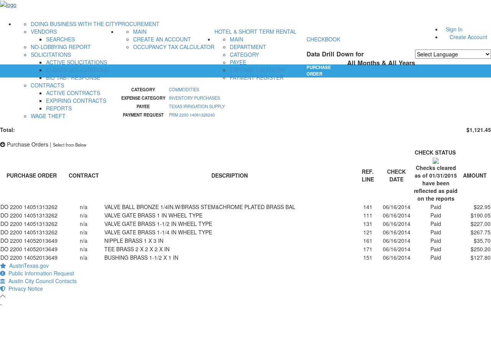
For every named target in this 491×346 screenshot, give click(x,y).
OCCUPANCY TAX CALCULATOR (173, 47)
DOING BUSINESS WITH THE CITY (74, 24)
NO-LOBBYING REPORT (61, 47)
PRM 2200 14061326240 (192, 115)
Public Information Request (39, 273)
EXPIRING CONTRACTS (76, 100)
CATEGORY (244, 54)
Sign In (454, 29)
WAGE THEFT (48, 116)
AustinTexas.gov (27, 265)
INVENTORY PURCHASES (194, 98)
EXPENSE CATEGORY (257, 70)
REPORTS (59, 108)
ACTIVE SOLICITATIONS (76, 62)
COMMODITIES (184, 89)
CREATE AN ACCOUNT (162, 39)
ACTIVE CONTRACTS (73, 93)
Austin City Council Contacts (41, 281)
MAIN (140, 31)
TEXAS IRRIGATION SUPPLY (197, 106)
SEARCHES (60, 39)
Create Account (468, 37)
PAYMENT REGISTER (256, 77)
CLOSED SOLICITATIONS (77, 70)
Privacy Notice (24, 288)
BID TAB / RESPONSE (73, 77)
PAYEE (238, 62)
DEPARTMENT (248, 47)
